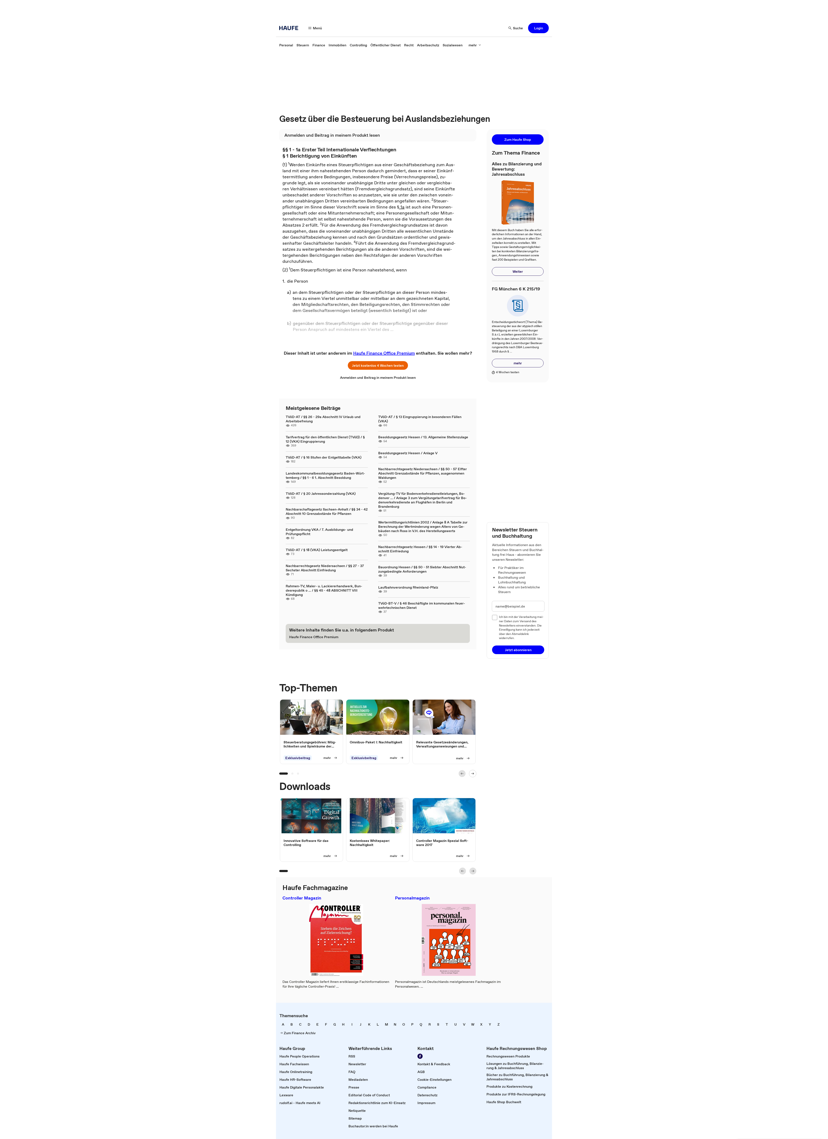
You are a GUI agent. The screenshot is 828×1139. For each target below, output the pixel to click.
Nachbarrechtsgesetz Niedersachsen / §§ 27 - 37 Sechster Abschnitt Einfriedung (325, 568)
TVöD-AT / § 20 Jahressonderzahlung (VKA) (321, 493)
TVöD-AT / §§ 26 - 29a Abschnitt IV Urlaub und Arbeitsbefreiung (323, 419)
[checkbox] (494, 617)
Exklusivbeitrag (297, 758)
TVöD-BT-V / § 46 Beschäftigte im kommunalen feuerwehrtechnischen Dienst (421, 605)
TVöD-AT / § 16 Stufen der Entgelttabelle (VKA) (323, 457)
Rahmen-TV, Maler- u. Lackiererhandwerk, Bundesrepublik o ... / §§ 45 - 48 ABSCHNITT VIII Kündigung (324, 590)
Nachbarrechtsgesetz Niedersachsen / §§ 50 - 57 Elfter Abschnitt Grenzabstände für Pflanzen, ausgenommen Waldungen (422, 473)
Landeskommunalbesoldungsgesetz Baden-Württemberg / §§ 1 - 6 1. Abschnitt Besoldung (325, 475)
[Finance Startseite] (290, 28)
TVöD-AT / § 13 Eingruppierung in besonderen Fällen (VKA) (419, 419)
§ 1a (401, 207)
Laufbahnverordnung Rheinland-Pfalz (408, 587)
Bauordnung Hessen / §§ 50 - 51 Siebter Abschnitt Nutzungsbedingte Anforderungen (422, 569)
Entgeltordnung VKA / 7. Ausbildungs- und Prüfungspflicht (319, 531)
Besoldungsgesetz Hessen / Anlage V (408, 453)
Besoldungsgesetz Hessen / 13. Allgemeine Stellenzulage (423, 437)
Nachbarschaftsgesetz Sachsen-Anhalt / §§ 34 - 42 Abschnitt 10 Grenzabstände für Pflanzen (327, 511)
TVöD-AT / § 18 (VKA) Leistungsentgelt (317, 550)
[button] (538, 28)
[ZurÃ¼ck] (462, 773)
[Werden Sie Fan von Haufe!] (420, 1056)
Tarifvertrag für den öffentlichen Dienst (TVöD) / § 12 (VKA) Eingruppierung (325, 439)
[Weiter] (472, 773)
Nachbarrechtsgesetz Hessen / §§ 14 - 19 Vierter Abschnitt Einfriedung (420, 549)
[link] (286, 45)
